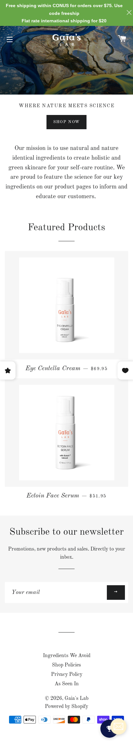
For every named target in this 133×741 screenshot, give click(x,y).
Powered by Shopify (66, 706)
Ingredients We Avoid (66, 655)
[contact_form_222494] (118, 726)
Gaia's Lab (76, 698)
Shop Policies (66, 665)
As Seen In (67, 684)
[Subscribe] (116, 592)
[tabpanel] (66, 60)
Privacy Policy (66, 674)
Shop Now (66, 122)
